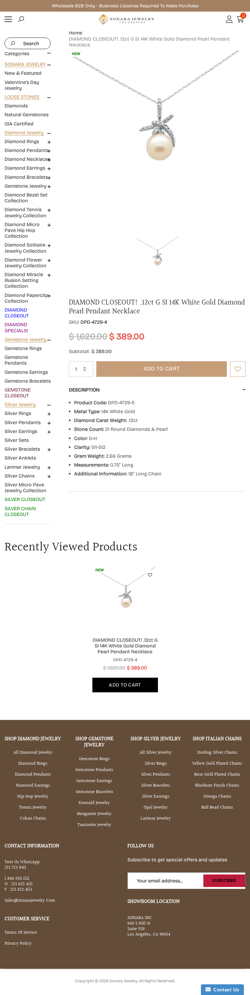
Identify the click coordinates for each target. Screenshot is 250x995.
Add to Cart (162, 368)
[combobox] (34, 43)
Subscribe (224, 881)
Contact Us (225, 989)
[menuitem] (28, 76)
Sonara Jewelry (123, 981)
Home (75, 33)
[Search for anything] (28, 43)
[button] (21, 19)
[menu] (8, 19)
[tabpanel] (125, 629)
